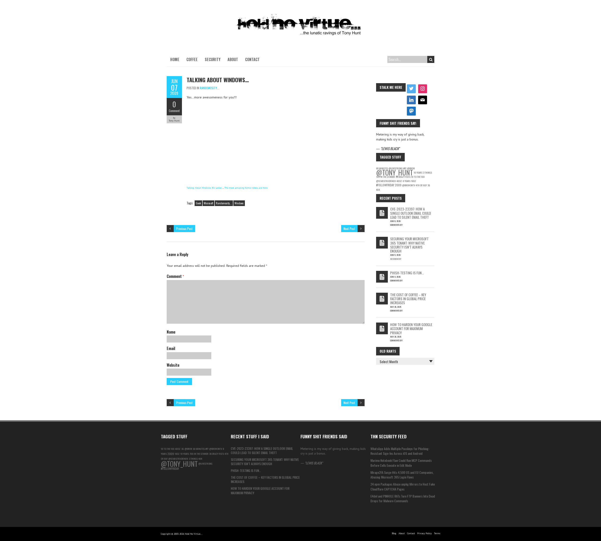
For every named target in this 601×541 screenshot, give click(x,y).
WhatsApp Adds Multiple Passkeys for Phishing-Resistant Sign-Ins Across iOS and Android (400, 451)
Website (173, 365)
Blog (394, 533)
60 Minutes (199, 449)
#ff (206, 449)
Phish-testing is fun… (407, 272)
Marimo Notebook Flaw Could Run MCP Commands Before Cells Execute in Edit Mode (401, 462)
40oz (399, 181)
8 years (406, 181)
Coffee (192, 59)
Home (174, 59)
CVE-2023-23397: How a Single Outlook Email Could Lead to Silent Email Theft (410, 213)
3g (429, 185)
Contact (252, 59)
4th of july (421, 185)
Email (171, 348)
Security (212, 59)
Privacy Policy (424, 533)
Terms (437, 533)
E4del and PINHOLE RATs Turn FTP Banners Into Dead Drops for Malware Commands (402, 498)
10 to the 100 (418, 177)
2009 (398, 185)
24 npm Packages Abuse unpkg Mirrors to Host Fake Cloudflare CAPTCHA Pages (402, 486)
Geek (198, 203)
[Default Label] (411, 100)
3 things (427, 172)
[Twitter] (411, 88)
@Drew (188, 449)
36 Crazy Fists (403, 177)
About (232, 59)
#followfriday (385, 185)
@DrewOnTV (408, 185)
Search (430, 59)
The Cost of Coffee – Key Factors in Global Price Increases (408, 298)
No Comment (395, 259)
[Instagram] (422, 88)
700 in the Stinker (385, 177)
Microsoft (208, 203)
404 (378, 189)
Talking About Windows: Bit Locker (204, 187)
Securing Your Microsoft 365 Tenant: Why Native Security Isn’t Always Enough (409, 244)
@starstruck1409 (386, 181)
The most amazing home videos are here (245, 187)
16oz (413, 181)
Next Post (349, 228)
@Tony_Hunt (394, 172)
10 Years (418, 172)
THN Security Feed (388, 436)
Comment (174, 110)
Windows (239, 203)
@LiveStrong (205, 463)
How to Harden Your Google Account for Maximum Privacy (411, 328)
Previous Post (184, 228)
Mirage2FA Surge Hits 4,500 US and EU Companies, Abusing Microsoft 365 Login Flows (402, 474)
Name (171, 332)
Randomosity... (209, 88)
